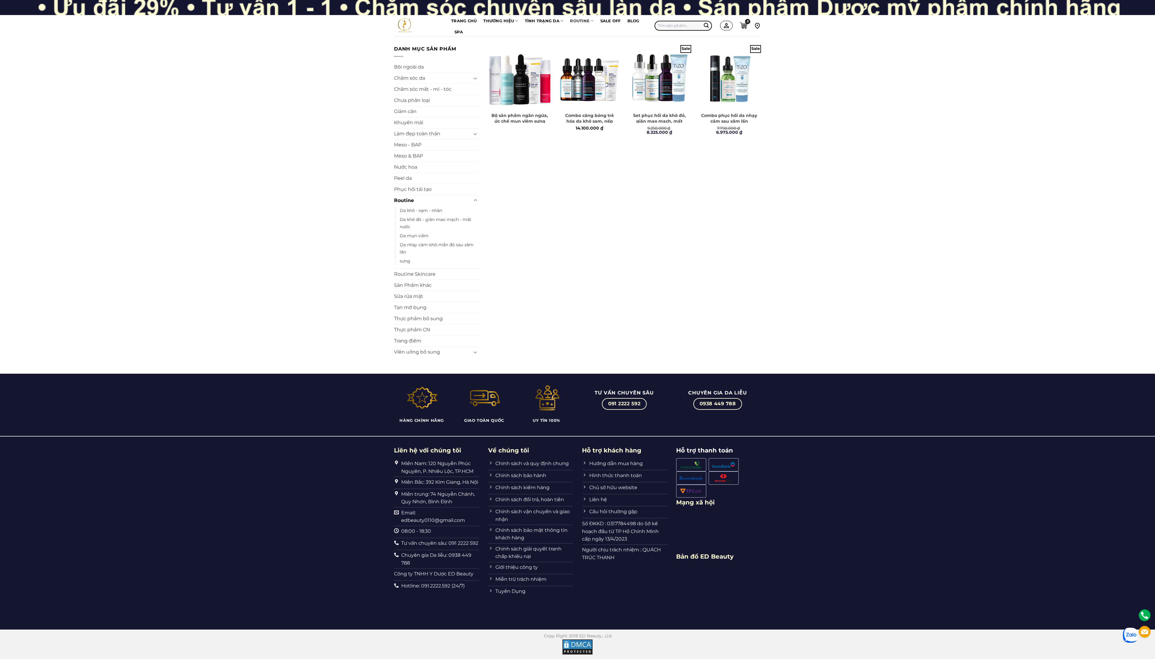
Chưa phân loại (412, 100)
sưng (405, 261)
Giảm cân (405, 111)
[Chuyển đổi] (475, 78)
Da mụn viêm (414, 235)
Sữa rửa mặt (408, 296)
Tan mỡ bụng (410, 307)
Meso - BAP (407, 145)
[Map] (757, 25)
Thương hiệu (498, 21)
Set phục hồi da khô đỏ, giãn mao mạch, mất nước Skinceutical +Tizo (659, 121)
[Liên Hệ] (1144, 615)
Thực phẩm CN (412, 330)
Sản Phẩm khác (413, 285)
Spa (458, 32)
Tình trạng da (542, 21)
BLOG (633, 21)
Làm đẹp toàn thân (417, 133)
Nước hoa (405, 167)
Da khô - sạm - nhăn (421, 210)
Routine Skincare (415, 274)
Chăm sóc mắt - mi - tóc (422, 89)
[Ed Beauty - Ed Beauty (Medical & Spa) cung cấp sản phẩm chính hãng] (418, 25)
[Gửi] (706, 25)
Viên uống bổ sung (417, 352)
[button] (743, 25)
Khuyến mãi (408, 122)
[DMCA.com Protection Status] (577, 646)
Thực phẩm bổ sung (418, 318)
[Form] (1144, 632)
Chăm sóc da (409, 78)
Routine (404, 200)
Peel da (403, 178)
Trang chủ (464, 21)
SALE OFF (610, 21)
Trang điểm (407, 341)
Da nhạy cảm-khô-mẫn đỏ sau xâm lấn (436, 248)
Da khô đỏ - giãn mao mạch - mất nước (435, 223)
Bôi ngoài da (409, 67)
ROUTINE (580, 21)
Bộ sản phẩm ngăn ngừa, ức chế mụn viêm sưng (519, 118)
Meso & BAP (408, 156)
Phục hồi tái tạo (413, 189)
